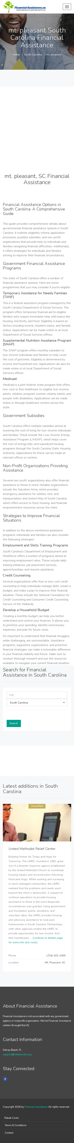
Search (13, 723)
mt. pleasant (53, 54)
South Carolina (33, 54)
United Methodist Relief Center (32, 848)
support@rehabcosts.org (17, 1054)
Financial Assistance (36, 1107)
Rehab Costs (11, 1118)
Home (16, 54)
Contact (9, 1133)
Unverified (37, 806)
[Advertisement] (37, 123)
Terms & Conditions (16, 1125)
